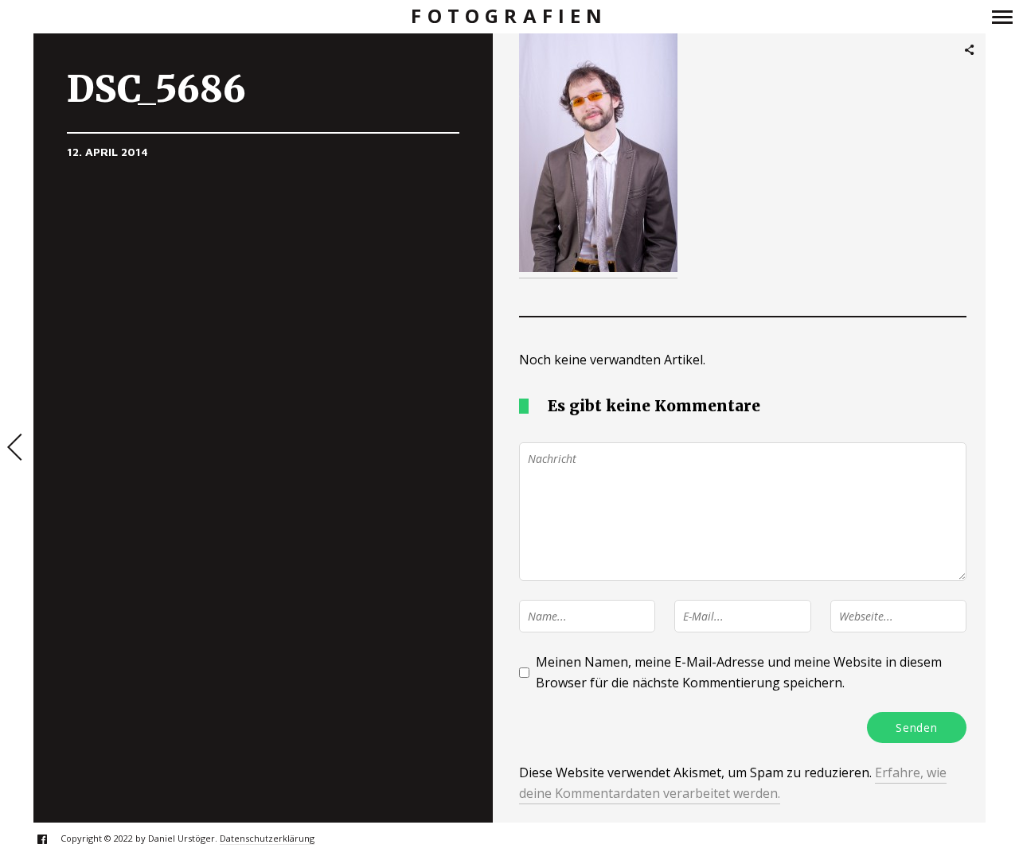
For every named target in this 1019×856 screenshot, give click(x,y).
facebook (50, 838)
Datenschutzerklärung (267, 838)
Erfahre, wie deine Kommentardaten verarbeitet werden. (733, 783)
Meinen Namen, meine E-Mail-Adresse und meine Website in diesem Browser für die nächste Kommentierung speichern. (739, 672)
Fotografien (509, 16)
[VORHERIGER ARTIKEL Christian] (16, 448)
